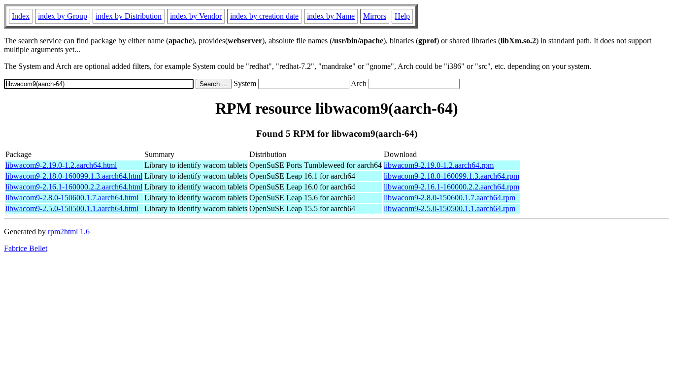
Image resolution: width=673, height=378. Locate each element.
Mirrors (374, 16)
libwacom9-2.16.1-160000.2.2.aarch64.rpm (451, 187)
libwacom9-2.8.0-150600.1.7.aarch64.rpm (449, 197)
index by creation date (264, 16)
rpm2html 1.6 (69, 231)
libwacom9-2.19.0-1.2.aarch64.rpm (439, 165)
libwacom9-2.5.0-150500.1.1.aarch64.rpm (449, 208)
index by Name (331, 16)
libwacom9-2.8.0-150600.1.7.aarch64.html (71, 197)
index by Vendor (196, 16)
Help (402, 16)
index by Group (62, 16)
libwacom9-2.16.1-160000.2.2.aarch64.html (73, 187)
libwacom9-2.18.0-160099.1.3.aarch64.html (73, 176)
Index (21, 16)
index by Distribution (129, 16)
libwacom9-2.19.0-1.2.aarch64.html (61, 165)
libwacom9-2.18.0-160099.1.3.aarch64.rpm (451, 176)
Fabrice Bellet (25, 248)
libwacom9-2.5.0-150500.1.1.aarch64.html (71, 208)
